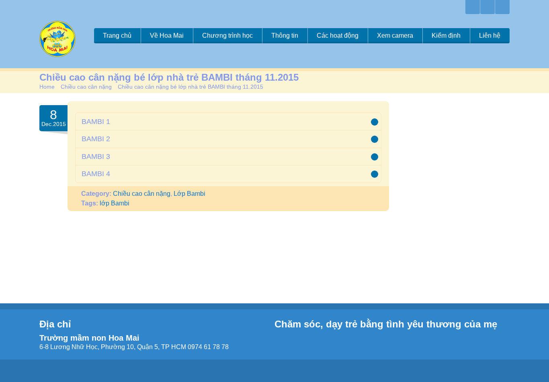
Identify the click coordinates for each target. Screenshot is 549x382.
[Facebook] (487, 7)
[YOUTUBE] (502, 7)
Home (47, 86)
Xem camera (395, 35)
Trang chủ (117, 35)
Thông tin (284, 35)
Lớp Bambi (189, 193)
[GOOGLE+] (472, 7)
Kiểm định (446, 35)
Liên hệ (489, 35)
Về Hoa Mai (167, 35)
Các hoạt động (337, 35)
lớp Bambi (114, 203)
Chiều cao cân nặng (86, 86)
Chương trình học (227, 35)
